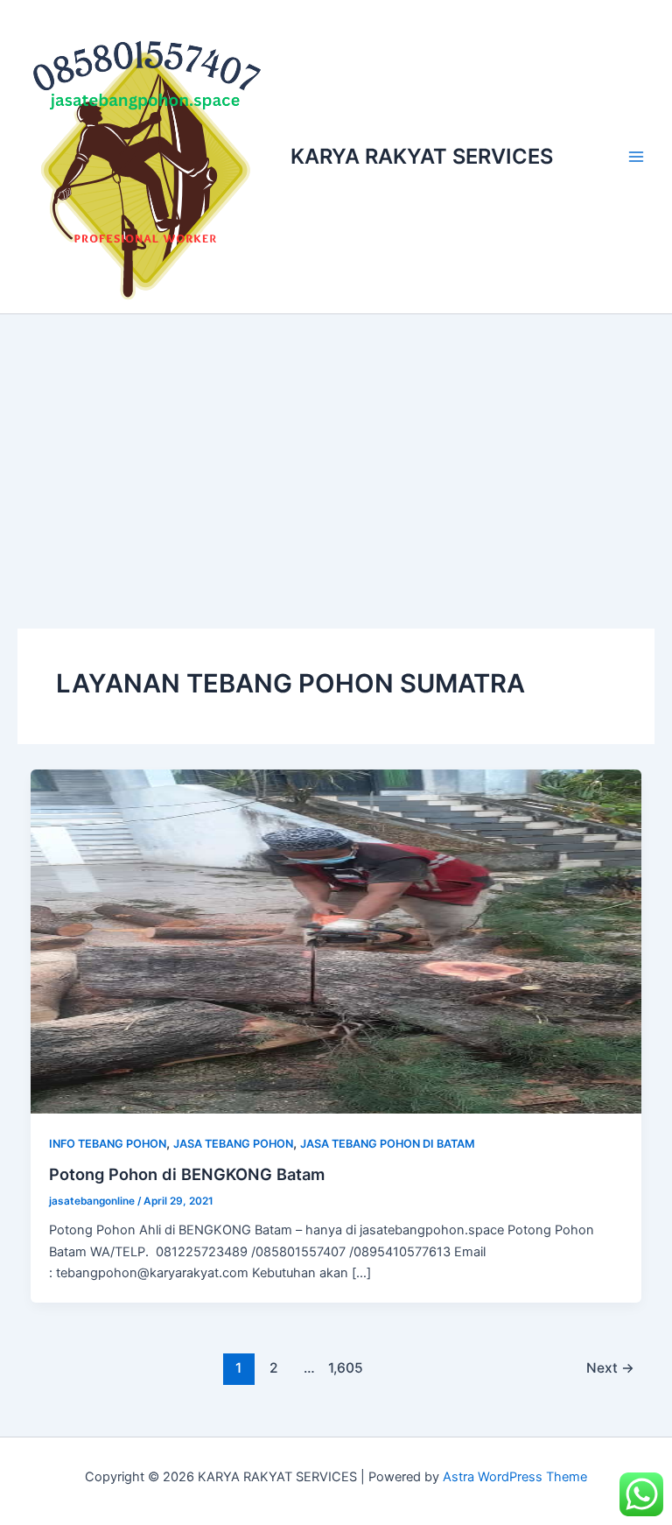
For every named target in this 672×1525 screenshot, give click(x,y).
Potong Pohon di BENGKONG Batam (187, 1174)
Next (610, 1368)
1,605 (344, 1368)
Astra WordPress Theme (515, 1477)
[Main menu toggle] (636, 156)
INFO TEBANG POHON (107, 1143)
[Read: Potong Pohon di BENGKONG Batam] (336, 941)
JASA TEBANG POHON (233, 1143)
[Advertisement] (336, 445)
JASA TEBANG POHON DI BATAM (387, 1143)
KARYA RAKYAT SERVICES (421, 156)
